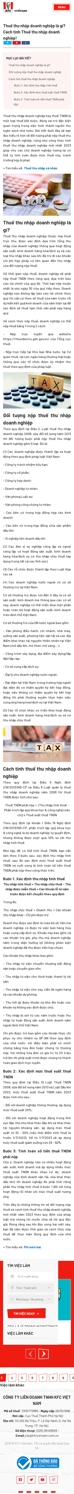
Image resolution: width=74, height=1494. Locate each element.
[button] (30, 1354)
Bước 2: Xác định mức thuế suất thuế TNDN (40, 92)
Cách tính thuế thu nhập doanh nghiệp (32, 79)
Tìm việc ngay (24, 1313)
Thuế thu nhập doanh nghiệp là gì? (29, 65)
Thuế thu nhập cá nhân (40, 168)
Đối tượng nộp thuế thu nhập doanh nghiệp (35, 72)
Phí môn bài (32, 1247)
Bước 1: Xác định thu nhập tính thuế (35, 85)
